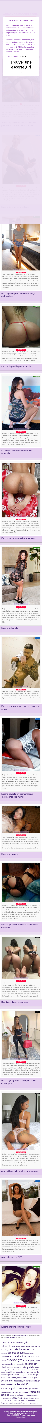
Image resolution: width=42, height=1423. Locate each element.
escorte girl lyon (23, 1375)
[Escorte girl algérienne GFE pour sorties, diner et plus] (21, 1036)
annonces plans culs (20, 1335)
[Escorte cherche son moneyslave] (21, 1285)
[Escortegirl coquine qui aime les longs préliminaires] (21, 244)
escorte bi (31, 1349)
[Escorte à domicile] (21, 576)
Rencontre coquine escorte (11, 1403)
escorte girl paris (22, 1381)
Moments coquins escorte (23, 1401)
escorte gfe (14, 1360)
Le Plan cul (23, 56)
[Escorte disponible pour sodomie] (21, 327)
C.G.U (24, 1417)
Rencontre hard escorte (29, 1403)
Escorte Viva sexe (9, 854)
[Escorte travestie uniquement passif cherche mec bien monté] (21, 745)
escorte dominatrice (19, 1356)
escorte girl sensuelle (7, 1392)
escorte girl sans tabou (31, 1389)
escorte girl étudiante (32, 1395)
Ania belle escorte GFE (11, 1257)
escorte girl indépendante (27, 1372)
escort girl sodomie (6, 1401)
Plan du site (19, 1417)
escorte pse (19, 1398)
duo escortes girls (35, 1346)
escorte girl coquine (12, 1367)
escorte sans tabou (32, 1398)
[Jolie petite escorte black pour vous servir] (21, 1122)
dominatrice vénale (23, 1346)
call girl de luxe (8, 1346)
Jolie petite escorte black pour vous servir (19, 1171)
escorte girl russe (12, 1388)
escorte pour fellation (7, 1398)
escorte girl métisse (18, 1378)
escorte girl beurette (15, 1364)
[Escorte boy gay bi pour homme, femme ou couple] (21, 663)
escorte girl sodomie (20, 1392)
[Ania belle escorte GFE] (21, 1208)
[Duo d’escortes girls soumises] (21, 958)
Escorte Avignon (5, 1349)
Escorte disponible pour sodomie (16, 366)
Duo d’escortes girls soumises (14, 1002)
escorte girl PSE (20, 1384)
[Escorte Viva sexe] (21, 820)
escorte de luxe (16, 1352)
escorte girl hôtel (8, 1372)
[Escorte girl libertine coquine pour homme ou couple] (21, 883)
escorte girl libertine (10, 1375)
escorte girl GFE (33, 1370)
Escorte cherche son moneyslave (16, 1327)
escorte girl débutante (7, 1370)
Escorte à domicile (9, 628)
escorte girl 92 (29, 1360)
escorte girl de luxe (28, 1367)
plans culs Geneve (11, 1337)
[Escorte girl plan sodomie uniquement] (21, 491)
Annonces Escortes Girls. (29, 1411)
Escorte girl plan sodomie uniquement (18, 538)
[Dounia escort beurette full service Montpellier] (21, 403)
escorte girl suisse (18, 1395)
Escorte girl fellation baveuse (21, 1370)
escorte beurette (19, 1349)
